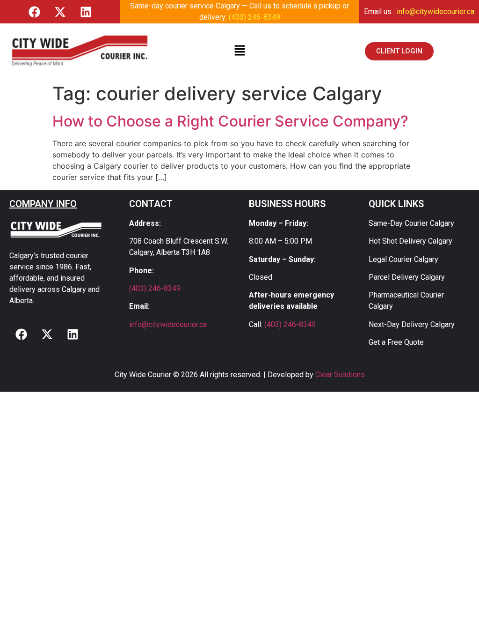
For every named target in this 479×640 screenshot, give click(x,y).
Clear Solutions (340, 374)
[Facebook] (34, 11)
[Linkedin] (85, 11)
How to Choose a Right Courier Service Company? (230, 121)
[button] (239, 51)
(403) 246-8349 (254, 17)
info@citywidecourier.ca (435, 11)
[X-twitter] (60, 11)
